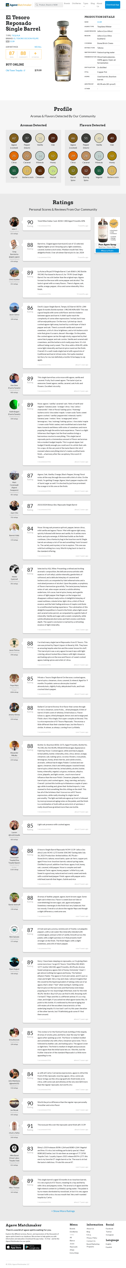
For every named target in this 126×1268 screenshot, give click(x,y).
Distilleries (76, 3)
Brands (67, 3)
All (71, 1237)
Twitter (109, 1232)
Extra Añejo (74, 1253)
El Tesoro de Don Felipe (26, 38)
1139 (12, 41)
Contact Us (91, 1241)
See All (38, 47)
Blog (93, 3)
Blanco (72, 1240)
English (108, 1244)
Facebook (109, 1229)
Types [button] (85, 3)
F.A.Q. (89, 1235)
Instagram (110, 1235)
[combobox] (49, 4)
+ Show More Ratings (63, 1210)
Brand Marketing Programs (93, 1245)
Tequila (16, 35)
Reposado (74, 1247)
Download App (112, 5)
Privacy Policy (92, 1238)
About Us (99, 4)
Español (109, 1247)
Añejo (72, 1250)
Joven (72, 1244)
